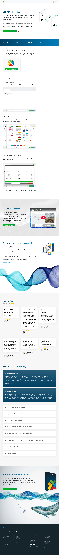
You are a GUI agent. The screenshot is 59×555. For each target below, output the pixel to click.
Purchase (45, 534)
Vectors (17, 535)
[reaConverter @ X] (3, 544)
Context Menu (32, 540)
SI (47, 543)
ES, (45, 543)
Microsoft (18, 538)
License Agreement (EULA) (48, 541)
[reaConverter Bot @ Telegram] (44, 539)
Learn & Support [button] (41, 1)
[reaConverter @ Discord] (6, 544)
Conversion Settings (33, 535)
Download (22, 1)
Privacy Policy (46, 542)
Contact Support (47, 537)
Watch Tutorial (5, 537)
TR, (46, 543)
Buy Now (36, 1)
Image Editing (32, 534)
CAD (17, 540)
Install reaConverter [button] (12, 69)
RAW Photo (18, 536)
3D (16, 543)
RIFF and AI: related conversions (15, 453)
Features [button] (18, 1)
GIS (17, 542)
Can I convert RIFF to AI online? (15, 420)
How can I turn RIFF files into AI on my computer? (19, 426)
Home (14, 1)
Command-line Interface (34, 546)
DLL (31, 548)
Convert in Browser (6, 536)
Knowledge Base (47, 536)
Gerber (17, 541)
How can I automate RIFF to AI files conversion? (19, 433)
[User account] (55, 2)
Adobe (17, 537)
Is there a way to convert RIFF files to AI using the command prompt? (25, 440)
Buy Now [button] (20, 489)
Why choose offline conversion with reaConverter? (20, 414)
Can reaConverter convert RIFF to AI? (16, 407)
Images (17, 534)
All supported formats (20, 547)
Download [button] (10, 31)
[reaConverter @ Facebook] (4, 544)
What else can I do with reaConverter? (16, 447)
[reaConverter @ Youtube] (7, 544)
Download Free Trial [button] (9, 225)
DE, (44, 543)
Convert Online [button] (25, 31)
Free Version (28, 1)
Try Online (32, 1)
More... (17, 544)
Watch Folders (32, 541)
